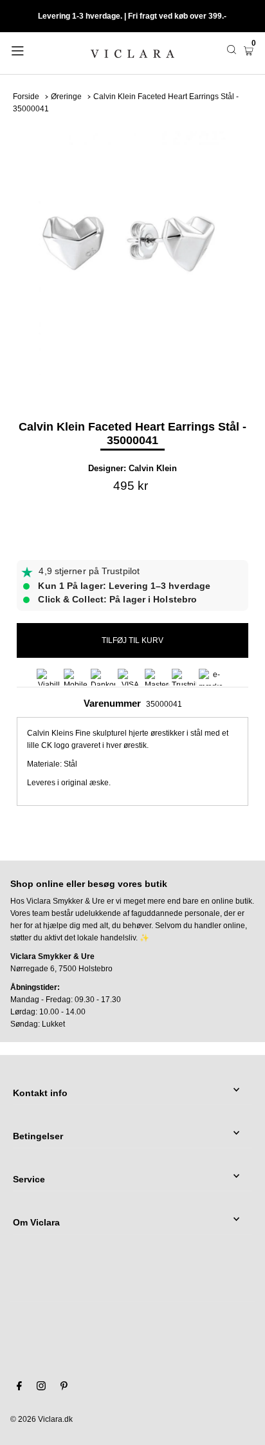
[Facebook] (19, 1387)
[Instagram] (41, 1387)
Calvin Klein (153, 468)
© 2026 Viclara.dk (41, 1419)
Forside (26, 96)
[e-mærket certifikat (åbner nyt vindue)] (210, 677)
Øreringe (66, 96)
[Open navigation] (35, 49)
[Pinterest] (64, 1387)
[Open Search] (231, 49)
